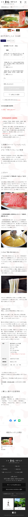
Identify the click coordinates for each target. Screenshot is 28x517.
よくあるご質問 (19, 472)
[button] (25, 19)
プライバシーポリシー (20, 493)
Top (3, 466)
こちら (18, 99)
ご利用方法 (4, 469)
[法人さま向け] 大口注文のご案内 (14, 489)
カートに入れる (15, 88)
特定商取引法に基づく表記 (9, 493)
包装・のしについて (8, 83)
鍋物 (11, 6)
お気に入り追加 (15, 94)
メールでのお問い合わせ (15, 484)
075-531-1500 (10, 382)
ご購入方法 (18, 469)
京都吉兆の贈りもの (5, 6)
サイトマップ (14, 495)
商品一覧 (17, 466)
